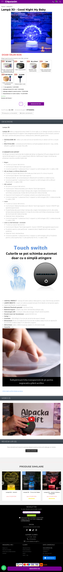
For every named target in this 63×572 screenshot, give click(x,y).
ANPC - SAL (25, 555)
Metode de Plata (26, 548)
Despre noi (4, 548)
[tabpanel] (31, 32)
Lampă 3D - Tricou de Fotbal (31, 492)
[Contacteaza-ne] (53, 2)
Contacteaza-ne (50, 557)
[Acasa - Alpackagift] (11, 1)
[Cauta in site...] (60, 2)
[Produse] (2, 2)
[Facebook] (26, 530)
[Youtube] (30, 530)
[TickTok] (33, 530)
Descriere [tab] (7, 122)
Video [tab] (6, 398)
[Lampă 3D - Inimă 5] (11, 480)
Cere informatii (27, 113)
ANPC (24, 553)
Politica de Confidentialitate (8, 551)
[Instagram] (36, 530)
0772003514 (32, 539)
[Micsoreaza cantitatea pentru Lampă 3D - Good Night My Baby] (24, 103)
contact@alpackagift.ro (32, 541)
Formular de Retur (27, 551)
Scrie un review (31, 450)
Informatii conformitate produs (12, 391)
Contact (4, 553)
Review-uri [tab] (9, 441)
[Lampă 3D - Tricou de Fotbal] (31, 480)
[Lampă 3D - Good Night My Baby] (31, 32)
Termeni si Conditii (6, 549)
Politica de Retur (26, 549)
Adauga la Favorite (10, 113)
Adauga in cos (36, 104)
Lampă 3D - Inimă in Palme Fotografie (51, 493)
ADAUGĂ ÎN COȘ (34, 568)
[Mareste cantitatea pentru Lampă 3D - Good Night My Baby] (24, 106)
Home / (3, 6)
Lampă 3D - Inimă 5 (11, 492)
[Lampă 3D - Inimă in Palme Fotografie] (51, 480)
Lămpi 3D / (9, 6)
